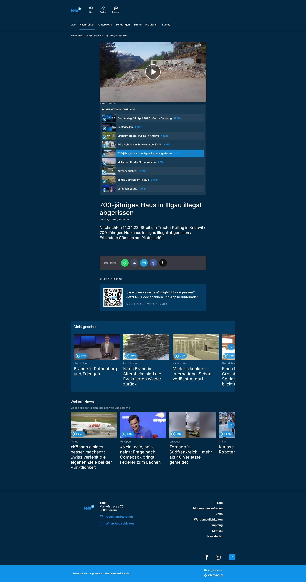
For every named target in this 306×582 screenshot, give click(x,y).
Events (166, 24)
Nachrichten (87, 24)
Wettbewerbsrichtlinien (117, 573)
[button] (134, 263)
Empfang (217, 525)
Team (219, 502)
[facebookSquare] (207, 557)
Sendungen (123, 24)
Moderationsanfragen (208, 508)
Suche (138, 24)
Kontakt (217, 530)
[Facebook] (153, 263)
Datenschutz (80, 573)
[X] (163, 263)
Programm (151, 24)
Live (73, 24)
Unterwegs (105, 24)
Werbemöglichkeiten (208, 519)
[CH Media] (213, 575)
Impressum (96, 573)
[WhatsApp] (125, 263)
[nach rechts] (231, 346)
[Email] (144, 263)
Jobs (219, 514)
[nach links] (74, 346)
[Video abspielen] (153, 72)
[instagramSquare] (218, 557)
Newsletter (215, 536)
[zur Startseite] (76, 9)
